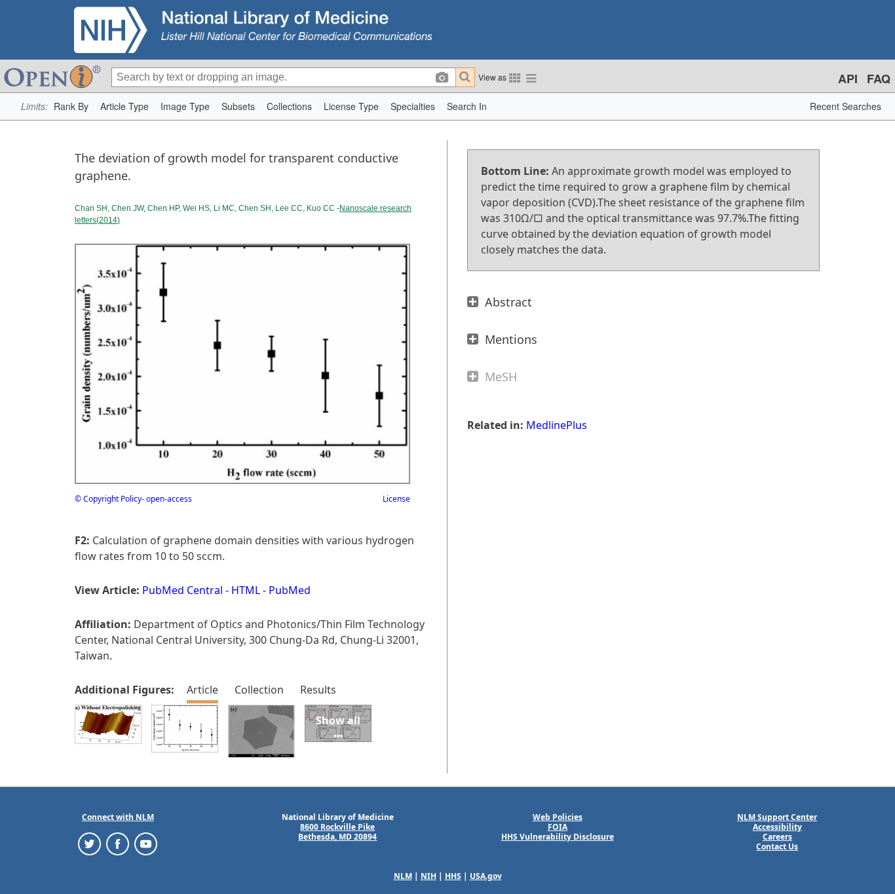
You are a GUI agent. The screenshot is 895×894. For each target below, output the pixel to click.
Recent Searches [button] (845, 106)
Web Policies (557, 817)
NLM (403, 876)
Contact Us (777, 846)
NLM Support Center (777, 817)
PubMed (290, 590)
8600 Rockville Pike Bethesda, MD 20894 (337, 831)
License (396, 498)
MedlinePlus (556, 425)
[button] (71, 106)
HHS (453, 876)
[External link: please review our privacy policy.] (89, 843)
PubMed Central (182, 590)
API (848, 78)
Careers (777, 836)
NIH (428, 876)
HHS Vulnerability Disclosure (557, 836)
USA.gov (486, 876)
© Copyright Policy (108, 498)
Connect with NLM (118, 817)
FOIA (557, 826)
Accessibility (777, 826)
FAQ (878, 78)
